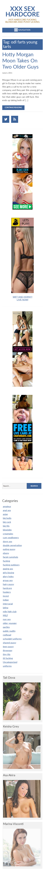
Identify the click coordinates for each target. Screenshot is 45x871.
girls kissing (8, 573)
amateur (7, 506)
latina (5, 608)
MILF (5, 615)
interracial (8, 604)
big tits (6, 526)
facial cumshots (10, 557)
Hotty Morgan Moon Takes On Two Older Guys (20, 61)
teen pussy (8, 647)
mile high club (9, 612)
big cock (7, 522)
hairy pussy (8, 584)
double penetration (12, 545)
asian (5, 514)
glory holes (8, 577)
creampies (8, 534)
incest (6, 596)
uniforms (7, 666)
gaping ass (8, 569)
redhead (7, 635)
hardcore (7, 588)
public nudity (9, 631)
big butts (7, 518)
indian (6, 600)
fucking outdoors (11, 565)
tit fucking (8, 658)
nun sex (7, 619)
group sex (8, 580)
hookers (7, 592)
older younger (10, 623)
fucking (6, 561)
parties (6, 627)
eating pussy (9, 549)
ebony (6, 553)
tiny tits (6, 654)
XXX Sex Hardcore (23, 12)
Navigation (24, 30)
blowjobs (7, 530)
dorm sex (7, 542)
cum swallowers (11, 538)
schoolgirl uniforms (12, 639)
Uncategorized (10, 662)
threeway (7, 651)
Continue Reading (13, 107)
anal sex (7, 510)
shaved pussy (9, 643)
